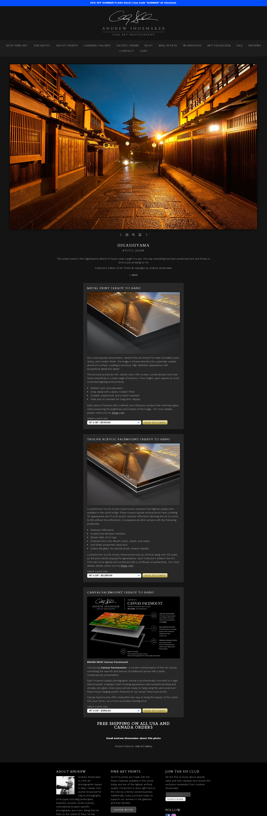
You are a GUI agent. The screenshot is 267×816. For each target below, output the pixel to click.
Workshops (192, 45)
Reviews (254, 45)
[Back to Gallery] (127, 235)
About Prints (67, 45)
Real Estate (168, 45)
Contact (126, 51)
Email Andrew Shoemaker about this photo (133, 738)
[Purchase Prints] (140, 235)
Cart (144, 51)
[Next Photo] (146, 235)
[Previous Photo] (120, 235)
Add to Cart (154, 422)
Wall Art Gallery (143, 746)
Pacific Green (128, 45)
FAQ (240, 45)
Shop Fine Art (17, 45)
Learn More (123, 809)
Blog (148, 45)
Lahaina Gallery (97, 45)
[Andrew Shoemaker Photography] (133, 33)
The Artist (42, 45)
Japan (134, 274)
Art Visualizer (219, 45)
